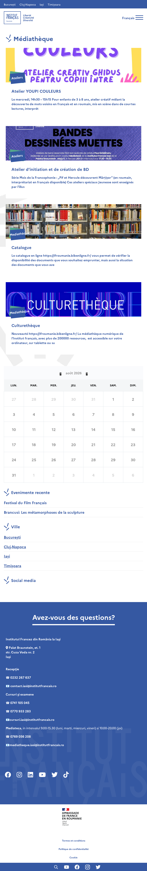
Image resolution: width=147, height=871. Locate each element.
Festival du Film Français (25, 502)
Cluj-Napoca (28, 4)
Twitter (11, 789)
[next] (86, 373)
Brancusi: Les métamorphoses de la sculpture (44, 512)
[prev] (60, 373)
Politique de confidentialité (74, 849)
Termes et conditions (73, 840)
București (10, 4)
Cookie (73, 857)
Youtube (12, 782)
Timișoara (54, 4)
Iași (42, 4)
